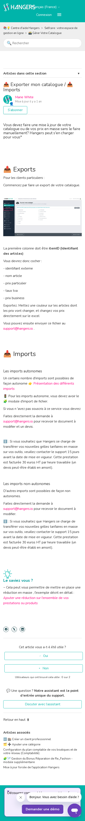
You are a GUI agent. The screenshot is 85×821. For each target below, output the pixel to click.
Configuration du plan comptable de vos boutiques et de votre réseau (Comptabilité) (40, 751)
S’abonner (15, 110)
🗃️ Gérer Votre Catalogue (44, 33)
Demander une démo (42, 809)
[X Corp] (14, 629)
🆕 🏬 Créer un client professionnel (27, 739)
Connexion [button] (44, 15)
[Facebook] (6, 629)
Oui (45, 656)
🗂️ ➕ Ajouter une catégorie (22, 744)
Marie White (24, 97)
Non (45, 668)
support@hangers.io (18, 328)
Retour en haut (14, 720)
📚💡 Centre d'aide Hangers (21, 28)
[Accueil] (19, 7)
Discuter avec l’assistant (42, 704)
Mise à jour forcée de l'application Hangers (31, 767)
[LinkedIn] (22, 629)
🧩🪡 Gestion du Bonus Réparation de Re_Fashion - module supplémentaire (38, 760)
